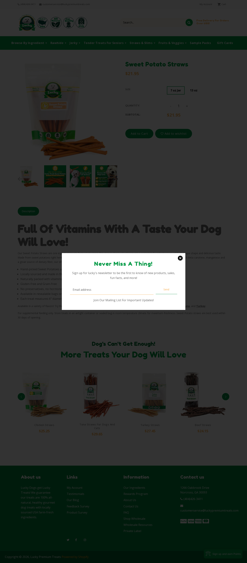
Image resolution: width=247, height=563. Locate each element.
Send (166, 289)
